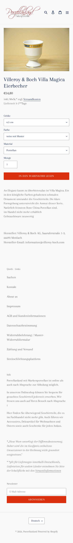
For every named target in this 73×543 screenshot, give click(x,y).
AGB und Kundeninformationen (26, 315)
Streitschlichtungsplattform (23, 359)
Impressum (13, 306)
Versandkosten (32, 99)
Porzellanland (30, 531)
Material (8, 143)
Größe (7, 115)
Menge (7, 157)
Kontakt (11, 287)
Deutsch (35, 520)
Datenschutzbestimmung (22, 325)
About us (12, 296)
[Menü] (67, 12)
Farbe (7, 129)
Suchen (11, 277)
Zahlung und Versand (20, 349)
